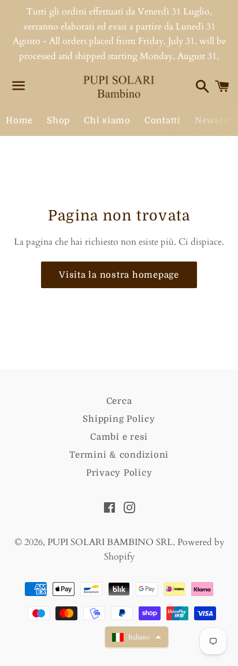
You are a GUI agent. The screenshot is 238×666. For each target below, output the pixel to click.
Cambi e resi (119, 437)
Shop (58, 120)
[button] (136, 637)
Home (19, 120)
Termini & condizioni (119, 455)
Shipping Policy (119, 419)
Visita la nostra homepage (119, 275)
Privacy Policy (119, 473)
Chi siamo (107, 120)
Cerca (119, 401)
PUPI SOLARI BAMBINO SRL (110, 542)
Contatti (162, 120)
